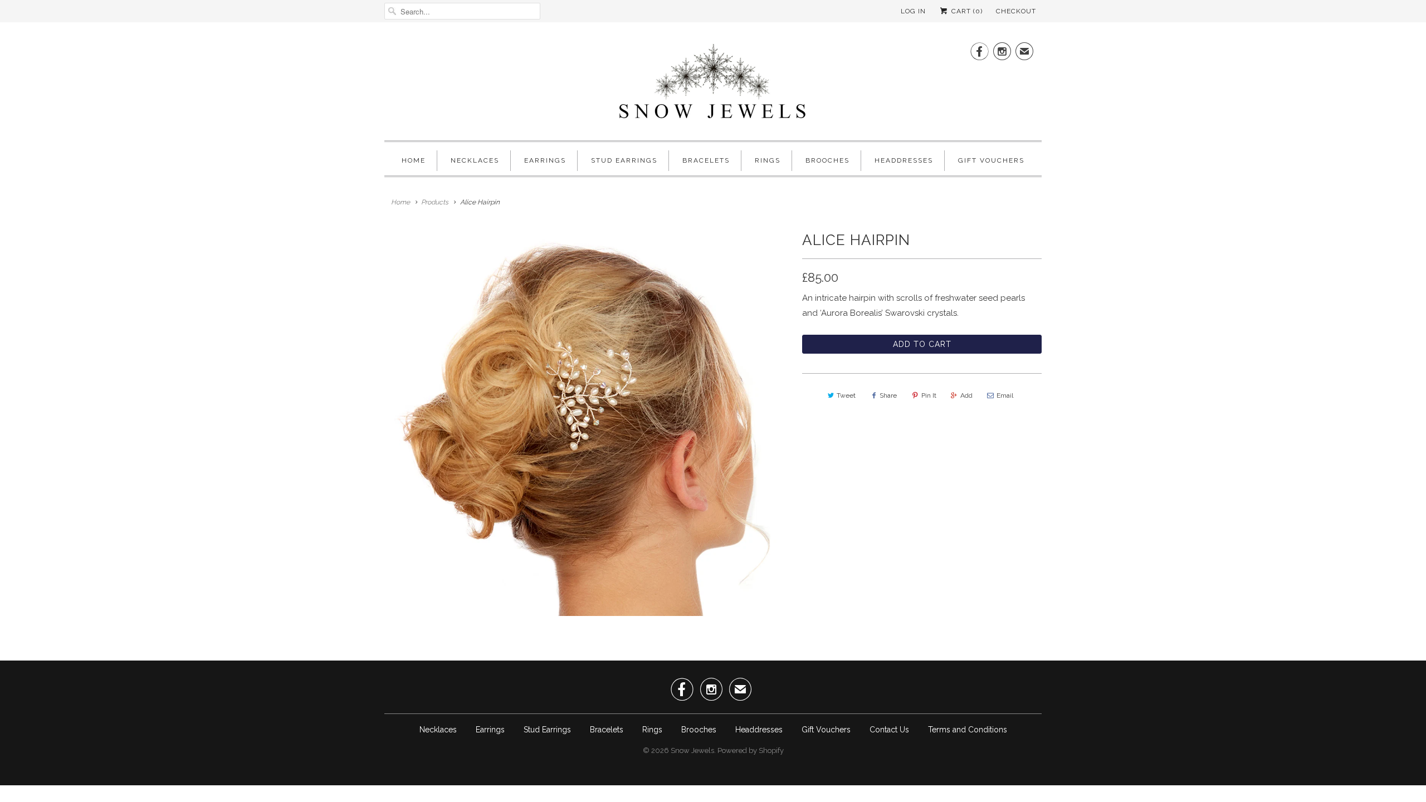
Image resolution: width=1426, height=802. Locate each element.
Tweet (846, 395)
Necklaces (475, 160)
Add (966, 395)
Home (414, 160)
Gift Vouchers (991, 160)
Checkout (1016, 11)
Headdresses (904, 160)
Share (888, 395)
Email (1005, 395)
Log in (913, 11)
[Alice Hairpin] (587, 421)
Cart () (966, 11)
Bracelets (706, 160)
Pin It (928, 395)
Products (434, 202)
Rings (767, 160)
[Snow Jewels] (713, 84)
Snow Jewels (692, 750)
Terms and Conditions (967, 729)
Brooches (827, 160)
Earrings (545, 160)
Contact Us (889, 729)
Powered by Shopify (750, 750)
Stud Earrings (624, 160)
